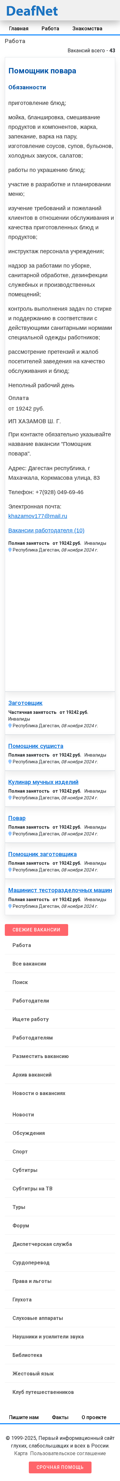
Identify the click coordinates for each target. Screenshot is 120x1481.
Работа (50, 29)
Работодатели (30, 1001)
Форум (20, 1226)
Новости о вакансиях (38, 1093)
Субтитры (24, 1170)
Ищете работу (30, 1019)
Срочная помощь (60, 1467)
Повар (17, 818)
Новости (23, 1115)
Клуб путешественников (43, 1392)
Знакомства (87, 29)
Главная (18, 29)
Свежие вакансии (36, 929)
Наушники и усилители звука (48, 1337)
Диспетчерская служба (42, 1244)
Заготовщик (25, 703)
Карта (21, 1453)
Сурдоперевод (31, 1263)
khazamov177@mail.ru (37, 516)
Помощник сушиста (35, 746)
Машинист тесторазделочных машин (60, 890)
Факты (60, 1417)
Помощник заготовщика (42, 854)
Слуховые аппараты (37, 1318)
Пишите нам (24, 1417)
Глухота (22, 1300)
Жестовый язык (33, 1374)
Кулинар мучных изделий (43, 782)
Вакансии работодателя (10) (46, 530)
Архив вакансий (32, 1075)
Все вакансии (29, 964)
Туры (18, 1207)
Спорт (20, 1152)
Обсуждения (28, 1133)
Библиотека (27, 1355)
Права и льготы (32, 1281)
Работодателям (32, 1038)
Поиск (20, 982)
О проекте (94, 1417)
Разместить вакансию (40, 1056)
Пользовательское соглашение (68, 1453)
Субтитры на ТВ (32, 1189)
